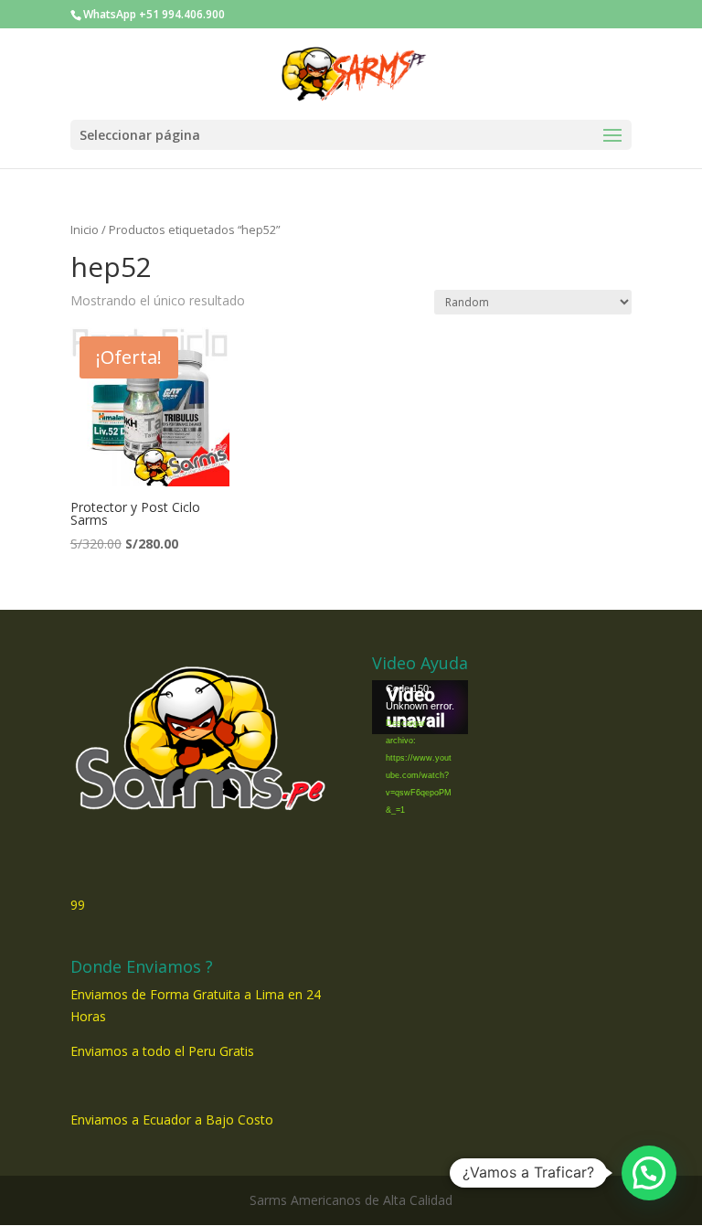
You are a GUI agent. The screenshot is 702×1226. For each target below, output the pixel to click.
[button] (649, 1173)
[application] (420, 707)
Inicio (84, 229)
